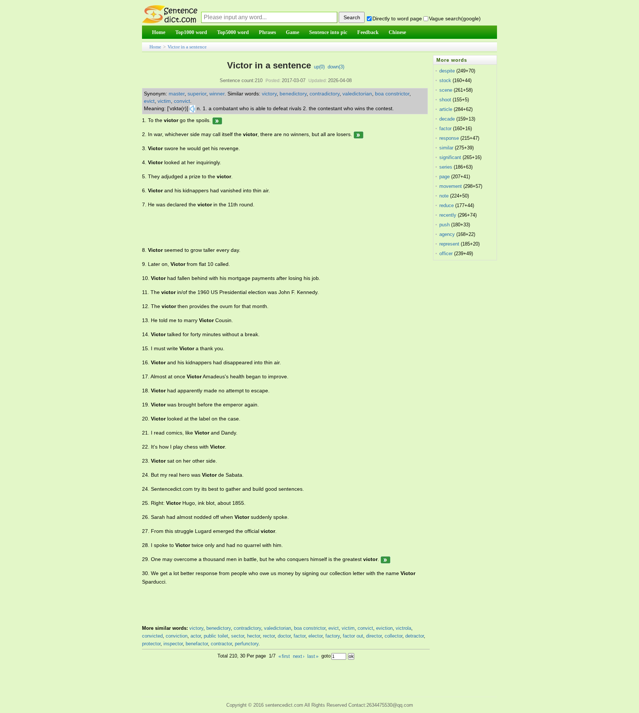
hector (253, 636)
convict (182, 101)
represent (449, 244)
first (284, 656)
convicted (152, 636)
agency (447, 234)
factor (299, 636)
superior (196, 94)
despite (447, 71)
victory (269, 94)
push (444, 224)
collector (393, 636)
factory (332, 636)
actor (195, 636)
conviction (176, 636)
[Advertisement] (276, 227)
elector (315, 636)
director (374, 636)
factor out (353, 636)
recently (447, 215)
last (312, 656)
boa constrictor (392, 94)
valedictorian (357, 94)
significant (450, 157)
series (445, 167)
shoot (445, 99)
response (449, 138)
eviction (384, 628)
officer (446, 253)
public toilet (216, 636)
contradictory (324, 94)
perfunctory (246, 643)
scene (445, 90)
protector (151, 643)
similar (446, 148)
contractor (221, 643)
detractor (414, 636)
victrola (403, 628)
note (444, 196)
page (444, 176)
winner (216, 94)
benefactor (197, 643)
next (298, 656)
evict (149, 101)
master (177, 94)
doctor (284, 636)
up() (319, 67)
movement (450, 186)
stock (445, 80)
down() (336, 67)
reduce (446, 205)
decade (447, 119)
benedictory (293, 94)
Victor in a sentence (187, 47)
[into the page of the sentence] (217, 120)
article (445, 109)
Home (155, 47)
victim (164, 101)
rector (269, 636)
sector (237, 636)
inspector (173, 643)
